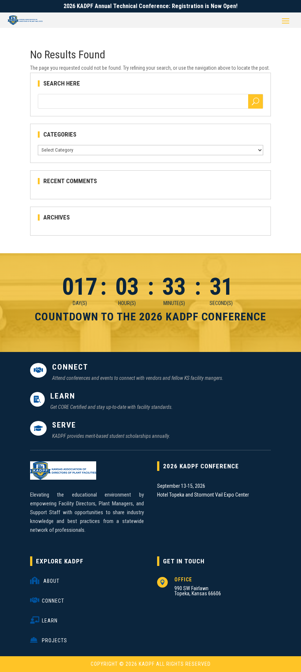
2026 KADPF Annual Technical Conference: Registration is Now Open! (150, 6)
